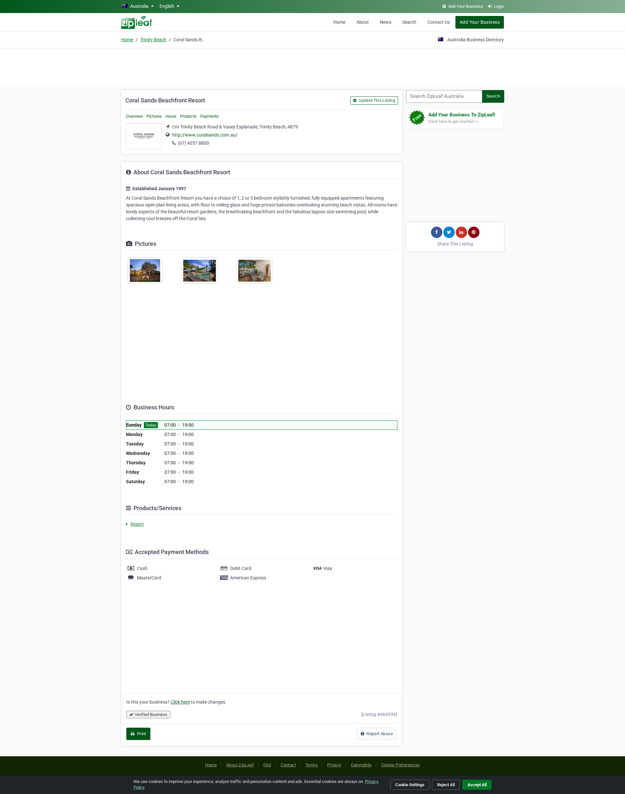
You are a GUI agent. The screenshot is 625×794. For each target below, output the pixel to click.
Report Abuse (379, 733)
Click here (180, 702)
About (362, 22)
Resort (137, 524)
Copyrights (361, 764)
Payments (209, 116)
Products (188, 116)
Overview (134, 116)
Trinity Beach (153, 39)
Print (141, 733)
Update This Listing (376, 100)
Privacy (334, 764)
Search (409, 22)
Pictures (154, 116)
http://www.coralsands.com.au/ (205, 135)
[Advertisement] (312, 65)
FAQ (267, 764)
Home (339, 22)
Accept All (477, 784)
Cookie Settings (409, 784)
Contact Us (438, 22)
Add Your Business (480, 22)
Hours (170, 116)
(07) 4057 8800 (193, 143)
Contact (288, 764)
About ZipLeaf (240, 764)
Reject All (446, 784)
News (385, 22)
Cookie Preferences (400, 764)
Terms (311, 764)
